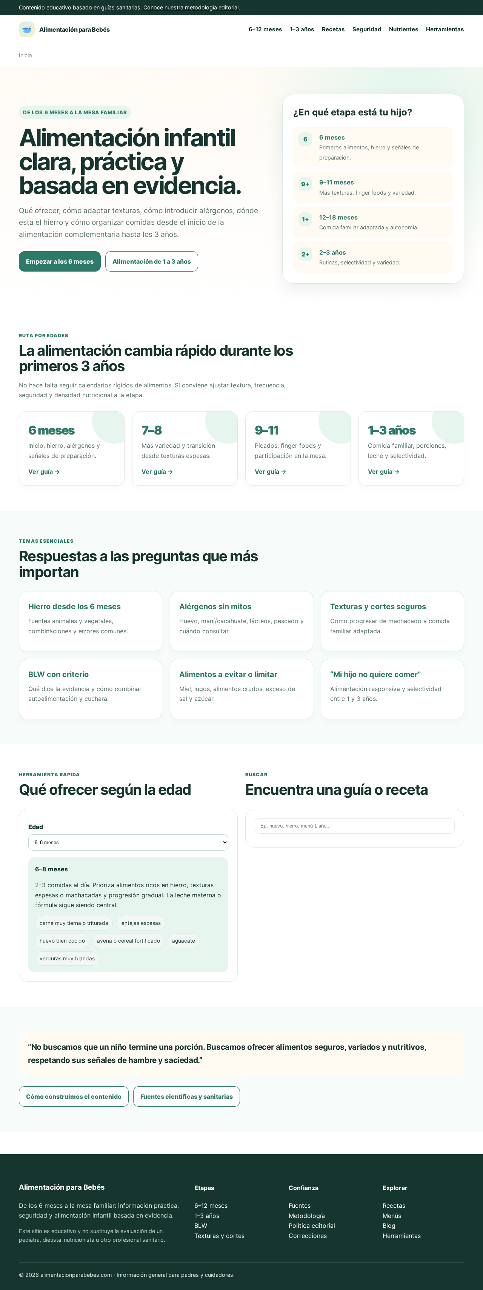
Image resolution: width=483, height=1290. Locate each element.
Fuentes (300, 1205)
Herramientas (445, 29)
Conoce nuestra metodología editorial (190, 7)
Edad (35, 827)
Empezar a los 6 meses (60, 261)
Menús (392, 1215)
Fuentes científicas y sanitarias (186, 1096)
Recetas (333, 29)
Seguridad (366, 29)
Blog (389, 1225)
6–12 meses (265, 29)
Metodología (307, 1215)
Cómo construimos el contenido (74, 1096)
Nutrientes (403, 29)
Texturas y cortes (219, 1235)
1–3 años (302, 29)
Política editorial (312, 1225)
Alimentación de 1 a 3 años (151, 261)
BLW (200, 1225)
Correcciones (308, 1235)
